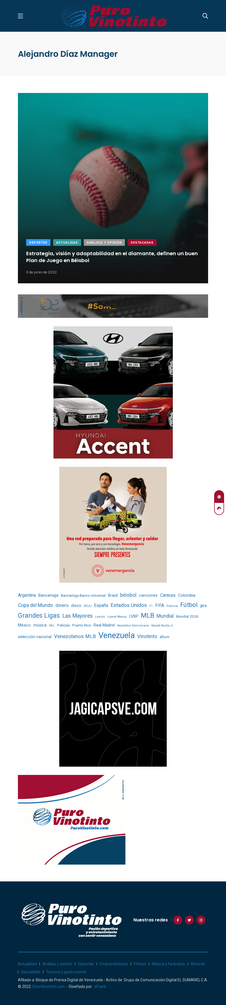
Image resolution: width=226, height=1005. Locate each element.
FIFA (159, 605)
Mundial (165, 616)
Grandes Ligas (39, 615)
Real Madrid (104, 625)
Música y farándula (168, 964)
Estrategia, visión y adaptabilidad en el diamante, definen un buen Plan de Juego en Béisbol (112, 257)
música (40, 625)
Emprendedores (114, 964)
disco (76, 605)
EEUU (88, 606)
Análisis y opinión (104, 242)
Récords (198, 964)
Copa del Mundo (35, 605)
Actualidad (67, 242)
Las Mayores (77, 616)
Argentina (27, 595)
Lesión (100, 617)
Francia (172, 606)
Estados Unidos (129, 605)
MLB (147, 615)
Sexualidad (30, 972)
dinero (62, 605)
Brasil (113, 595)
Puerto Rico (81, 625)
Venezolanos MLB (75, 636)
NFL (52, 625)
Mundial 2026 (187, 616)
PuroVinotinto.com (49, 986)
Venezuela (116, 635)
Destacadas (142, 242)
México (24, 625)
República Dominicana (133, 625)
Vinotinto (147, 636)
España (101, 605)
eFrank (100, 986)
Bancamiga (48, 595)
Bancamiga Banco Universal (83, 595)
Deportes (38, 242)
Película (63, 625)
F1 (151, 606)
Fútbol (189, 604)
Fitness (140, 964)
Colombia (186, 595)
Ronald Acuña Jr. (162, 625)
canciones (148, 595)
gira (203, 605)
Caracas (168, 595)
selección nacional (35, 636)
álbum (165, 637)
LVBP (133, 616)
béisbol (128, 595)
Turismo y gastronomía (66, 972)
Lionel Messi (117, 617)
